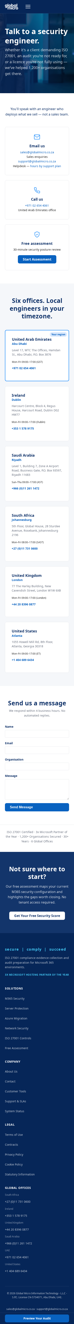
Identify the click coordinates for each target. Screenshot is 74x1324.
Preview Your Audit (37, 1318)
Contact (10, 1081)
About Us (11, 1071)
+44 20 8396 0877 (24, 604)
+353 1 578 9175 (23, 428)
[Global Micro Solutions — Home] (11, 7)
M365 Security (14, 998)
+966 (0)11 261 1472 (25, 488)
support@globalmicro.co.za (37, 161)
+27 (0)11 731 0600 (25, 548)
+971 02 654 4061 (37, 205)
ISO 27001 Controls (18, 1038)
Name (9, 727)
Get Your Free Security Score (37, 915)
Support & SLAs (15, 1101)
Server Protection (17, 1008)
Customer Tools (15, 1091)
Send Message (21, 807)
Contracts (11, 1145)
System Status (14, 1111)
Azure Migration (16, 1018)
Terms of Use (14, 1135)
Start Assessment (37, 259)
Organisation (14, 759)
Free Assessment (16, 1048)
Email (9, 743)
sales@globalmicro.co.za (37, 152)
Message (11, 776)
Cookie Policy (14, 1164)
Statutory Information (20, 1174)
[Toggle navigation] (28, 6)
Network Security (16, 1028)
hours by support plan (45, 166)
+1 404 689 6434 (23, 660)
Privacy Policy (14, 1154)
